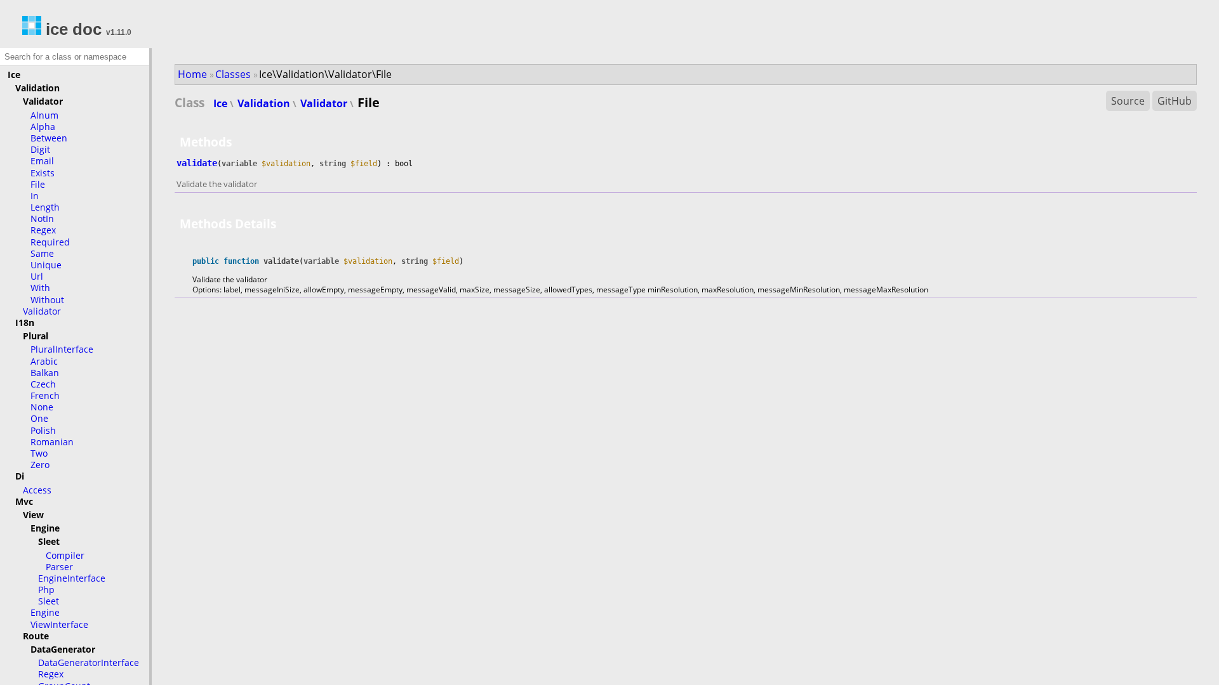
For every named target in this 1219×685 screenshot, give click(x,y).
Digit (40, 149)
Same (42, 253)
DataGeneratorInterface (88, 662)
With (40, 288)
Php (46, 590)
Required (50, 242)
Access (37, 490)
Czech (43, 384)
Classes (233, 74)
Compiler (65, 555)
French (45, 395)
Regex (43, 230)
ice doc (71, 29)
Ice (221, 103)
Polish (43, 430)
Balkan (44, 373)
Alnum (44, 115)
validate (197, 163)
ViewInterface (59, 624)
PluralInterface (61, 349)
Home (192, 74)
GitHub (1174, 101)
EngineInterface (71, 578)
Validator (42, 311)
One (39, 418)
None (41, 407)
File (37, 184)
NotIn (42, 218)
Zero (40, 465)
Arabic (44, 361)
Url (36, 276)
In (34, 196)
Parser (59, 567)
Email (42, 161)
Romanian (52, 442)
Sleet (48, 601)
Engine (45, 612)
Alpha (42, 127)
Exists (42, 173)
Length (45, 207)
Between (48, 138)
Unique (46, 265)
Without (47, 300)
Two (39, 453)
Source (1128, 101)
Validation (265, 103)
